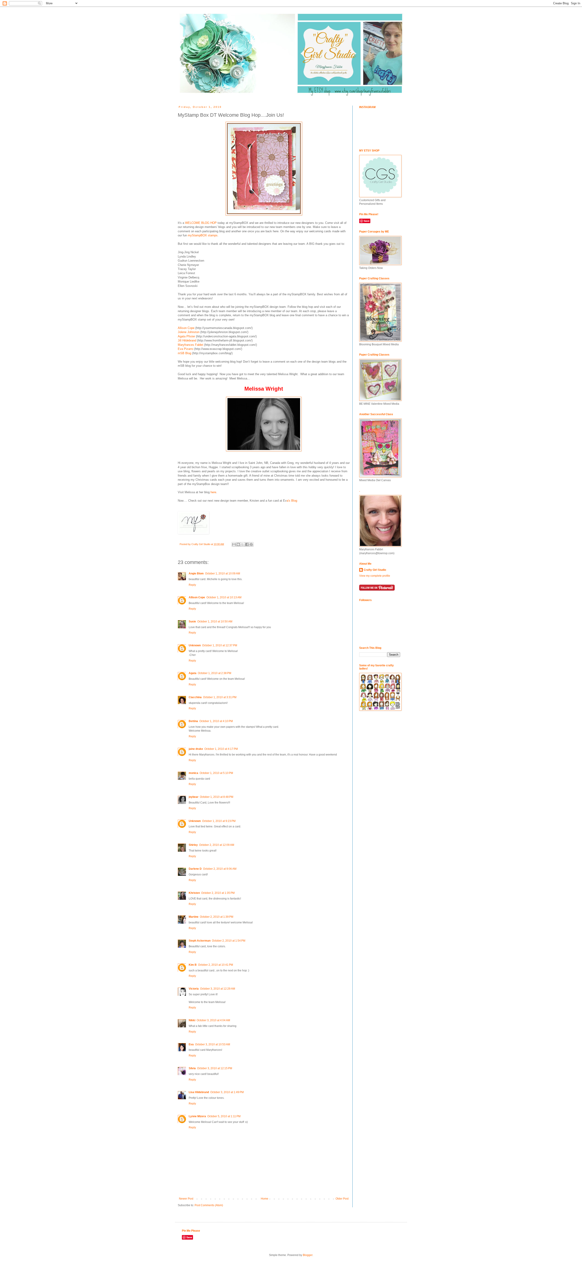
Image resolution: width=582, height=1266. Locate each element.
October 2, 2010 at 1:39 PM (216, 916)
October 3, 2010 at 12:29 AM (217, 988)
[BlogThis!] (238, 544)
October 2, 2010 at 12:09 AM (216, 845)
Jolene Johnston (188, 332)
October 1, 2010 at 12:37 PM (219, 645)
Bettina (193, 721)
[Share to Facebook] (247, 544)
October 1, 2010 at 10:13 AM (223, 597)
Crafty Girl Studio (375, 569)
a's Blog (292, 500)
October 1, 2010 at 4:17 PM (221, 749)
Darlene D (195, 868)
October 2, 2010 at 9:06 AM (219, 868)
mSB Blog (184, 353)
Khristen (194, 893)
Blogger (307, 1255)
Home (264, 1198)
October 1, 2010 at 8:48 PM (216, 797)
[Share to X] (242, 544)
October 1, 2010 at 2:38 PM (214, 673)
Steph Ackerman (200, 940)
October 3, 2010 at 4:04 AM (213, 1020)
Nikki (192, 1020)
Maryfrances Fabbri (190, 344)
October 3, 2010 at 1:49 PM (227, 1092)
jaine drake (196, 749)
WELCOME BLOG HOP (201, 223)
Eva (191, 1044)
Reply (192, 584)
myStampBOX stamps (203, 235)
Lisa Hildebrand (199, 1092)
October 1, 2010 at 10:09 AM (222, 573)
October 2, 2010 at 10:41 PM (215, 964)
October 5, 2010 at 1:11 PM (224, 1116)
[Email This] (234, 544)
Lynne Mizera (197, 1116)
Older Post (342, 1198)
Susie (192, 621)
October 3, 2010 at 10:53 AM (212, 1044)
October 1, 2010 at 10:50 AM (214, 621)
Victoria (194, 988)
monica (193, 773)
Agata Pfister (186, 336)
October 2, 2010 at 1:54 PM (228, 940)
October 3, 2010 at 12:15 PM (214, 1068)
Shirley (193, 845)
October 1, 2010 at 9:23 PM (219, 821)
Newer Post (186, 1198)
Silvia (192, 1068)
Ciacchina (195, 697)
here (213, 492)
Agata (192, 673)
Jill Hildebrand (187, 340)
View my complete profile (374, 575)
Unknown (195, 645)
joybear (193, 797)
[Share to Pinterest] (251, 544)
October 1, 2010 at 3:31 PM (219, 697)
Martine (193, 916)
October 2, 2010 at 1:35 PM (218, 893)
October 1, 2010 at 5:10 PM (216, 773)
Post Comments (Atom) (209, 1205)
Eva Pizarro (185, 349)
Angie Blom (196, 573)
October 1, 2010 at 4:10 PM (216, 721)
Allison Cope (186, 328)
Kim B (193, 964)
